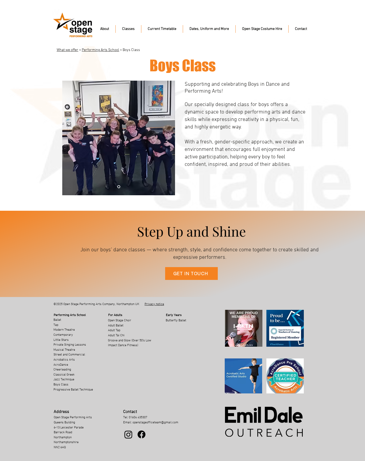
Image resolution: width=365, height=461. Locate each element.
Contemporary (63, 335)
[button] (104, 29)
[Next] (167, 138)
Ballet (57, 320)
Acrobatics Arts (64, 360)
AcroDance (60, 365)
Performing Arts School (100, 50)
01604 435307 (138, 417)
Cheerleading (62, 370)
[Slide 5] (118, 186)
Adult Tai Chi (116, 335)
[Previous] (70, 138)
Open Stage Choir (119, 320)
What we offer (67, 50)
